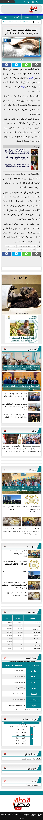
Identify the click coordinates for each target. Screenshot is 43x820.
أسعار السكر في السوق (14, 249)
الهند (23, 87)
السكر (31, 78)
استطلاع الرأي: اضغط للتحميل (31, 758)
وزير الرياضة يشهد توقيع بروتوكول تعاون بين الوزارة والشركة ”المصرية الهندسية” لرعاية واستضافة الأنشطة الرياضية (17, 151)
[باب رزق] (21, 329)
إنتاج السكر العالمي (23, 246)
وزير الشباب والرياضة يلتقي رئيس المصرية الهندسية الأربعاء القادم (17, 158)
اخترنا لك (32, 469)
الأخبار (31, 22)
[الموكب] (21, 295)
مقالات (33, 431)
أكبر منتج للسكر (10, 246)
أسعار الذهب (30, 657)
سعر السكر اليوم (29, 249)
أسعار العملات (30, 612)
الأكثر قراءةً (31, 546)
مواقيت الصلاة (29, 719)
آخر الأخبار (32, 349)
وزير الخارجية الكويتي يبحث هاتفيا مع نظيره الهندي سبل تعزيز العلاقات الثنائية (17, 165)
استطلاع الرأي (30, 754)
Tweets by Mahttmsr (33, 784)
